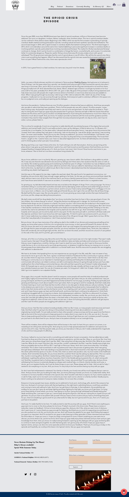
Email (71, 447)
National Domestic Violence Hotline (26, 462)
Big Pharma (82, 82)
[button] (124, 4)
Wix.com (80, 494)
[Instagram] (35, 474)
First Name (72, 440)
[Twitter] (25, 474)
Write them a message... (77, 455)
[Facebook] (30, 474)
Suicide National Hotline (22, 453)
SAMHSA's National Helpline (24, 457)
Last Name (96, 440)
